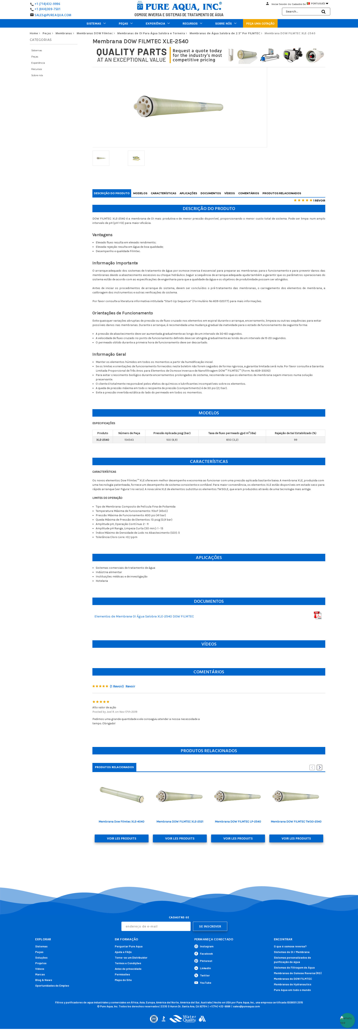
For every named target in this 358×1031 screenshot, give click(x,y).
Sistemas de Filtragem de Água (294, 967)
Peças (123, 23)
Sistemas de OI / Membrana (292, 952)
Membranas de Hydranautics (292, 984)
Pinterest (206, 961)
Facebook (206, 953)
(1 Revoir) (117, 686)
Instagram (206, 946)
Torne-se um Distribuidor (131, 957)
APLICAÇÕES (188, 193)
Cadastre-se (299, 4)
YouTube (205, 982)
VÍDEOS (229, 193)
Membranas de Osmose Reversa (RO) (298, 973)
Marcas (40, 974)
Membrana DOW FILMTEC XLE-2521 (179, 821)
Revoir (130, 686)
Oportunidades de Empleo (52, 985)
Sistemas (94, 23)
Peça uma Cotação (260, 23)
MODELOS (140, 193)
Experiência (155, 23)
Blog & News (43, 980)
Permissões (122, 974)
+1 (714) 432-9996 (219, 1006)
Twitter (205, 975)
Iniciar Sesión (279, 4)
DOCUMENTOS (211, 193)
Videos (39, 968)
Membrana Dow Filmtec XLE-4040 (121, 821)
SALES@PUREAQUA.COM (53, 15)
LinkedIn (205, 968)
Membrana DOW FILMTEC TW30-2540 (296, 821)
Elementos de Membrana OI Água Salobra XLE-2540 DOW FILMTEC (144, 616)
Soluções (41, 957)
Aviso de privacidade (128, 968)
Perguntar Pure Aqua (129, 946)
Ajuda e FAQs (123, 952)
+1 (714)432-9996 (47, 4)
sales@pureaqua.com (246, 1006)
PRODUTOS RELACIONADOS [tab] (114, 767)
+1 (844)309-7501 (47, 9)
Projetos (40, 963)
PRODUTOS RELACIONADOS (281, 193)
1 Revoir (319, 200)
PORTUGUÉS (319, 3)
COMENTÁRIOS (248, 193)
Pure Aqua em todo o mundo (292, 990)
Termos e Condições (128, 963)
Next (319, 767)
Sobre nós (223, 23)
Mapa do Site (123, 980)
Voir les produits (121, 838)
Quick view (121, 796)
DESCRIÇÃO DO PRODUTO (112, 193)
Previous (312, 767)
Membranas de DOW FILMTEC (293, 978)
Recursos (190, 23)
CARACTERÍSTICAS (163, 193)
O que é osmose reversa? (290, 946)
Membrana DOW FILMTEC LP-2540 (238, 821)
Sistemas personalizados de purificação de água (292, 960)
